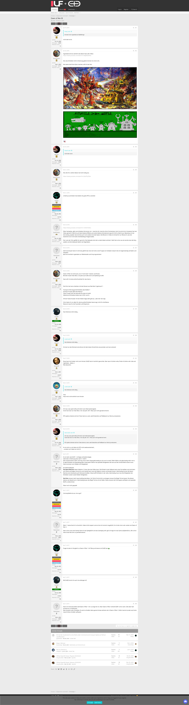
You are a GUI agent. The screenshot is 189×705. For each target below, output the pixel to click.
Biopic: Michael (60, 643)
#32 (136, 383)
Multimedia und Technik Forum (77, 645)
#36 (136, 490)
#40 (136, 603)
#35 (136, 454)
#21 (136, 27)
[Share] (133, 28)
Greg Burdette (59, 657)
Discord (62, 9)
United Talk (73, 638)
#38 (136, 545)
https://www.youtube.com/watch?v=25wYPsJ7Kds (77, 176)
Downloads (71, 9)
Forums (54, 9)
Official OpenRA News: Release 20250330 (68, 662)
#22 (136, 50)
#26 (136, 224)
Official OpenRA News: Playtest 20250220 (68, 656)
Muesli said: (68, 150)
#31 (136, 358)
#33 (136, 406)
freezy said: (67, 31)
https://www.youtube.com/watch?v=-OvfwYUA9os (77, 228)
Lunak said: (67, 339)
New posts (61, 12)
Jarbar (53, 20)
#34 (136, 429)
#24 (136, 169)
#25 (136, 192)
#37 (136, 522)
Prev (54, 23)
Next (64, 23)
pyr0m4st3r (59, 638)
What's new (54, 12)
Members (76, 12)
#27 (136, 247)
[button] (76, 9)
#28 (136, 270)
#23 (136, 146)
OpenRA (73, 657)
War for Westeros (61, 649)
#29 (136, 308)
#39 (136, 577)
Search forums (69, 12)
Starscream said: (69, 432)
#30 (136, 335)
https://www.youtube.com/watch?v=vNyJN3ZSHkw (77, 55)
